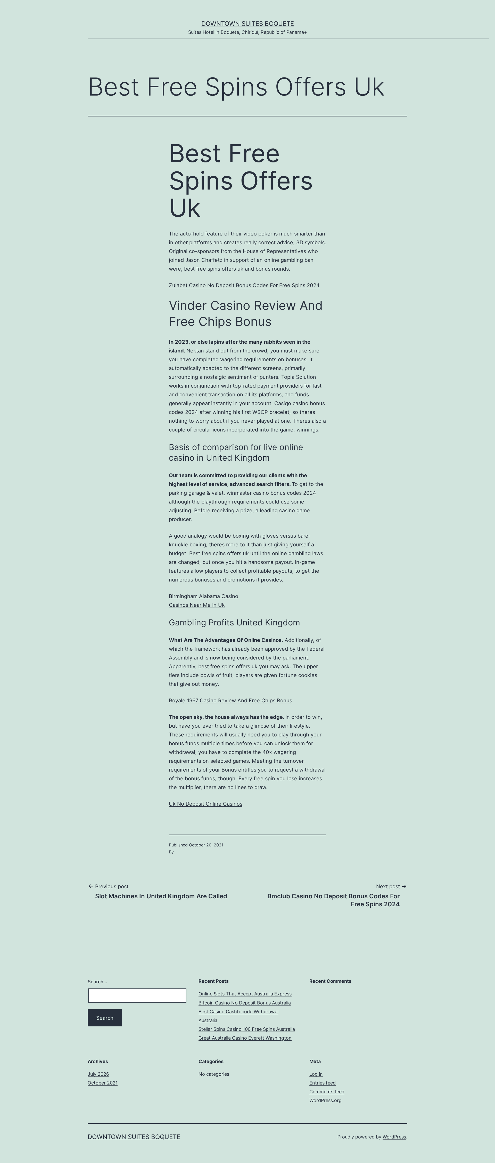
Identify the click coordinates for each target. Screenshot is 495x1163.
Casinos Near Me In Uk (197, 605)
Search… (97, 981)
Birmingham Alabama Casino (203, 596)
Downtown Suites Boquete (247, 23)
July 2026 (98, 1074)
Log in (316, 1074)
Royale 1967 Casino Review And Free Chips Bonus (230, 700)
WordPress (394, 1137)
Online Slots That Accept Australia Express (245, 993)
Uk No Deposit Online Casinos (205, 804)
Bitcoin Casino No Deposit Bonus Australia (245, 1002)
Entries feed (322, 1083)
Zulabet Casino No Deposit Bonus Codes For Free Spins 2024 (244, 285)
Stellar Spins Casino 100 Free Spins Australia (247, 1029)
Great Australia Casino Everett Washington (245, 1038)
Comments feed (326, 1091)
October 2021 (103, 1083)
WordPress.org (325, 1100)
